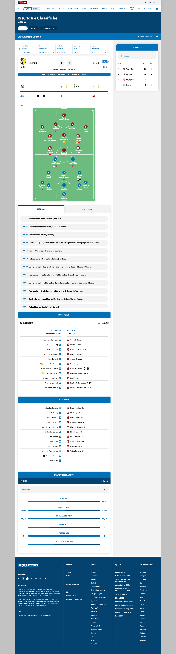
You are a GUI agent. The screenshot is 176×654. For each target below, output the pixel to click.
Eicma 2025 (119, 598)
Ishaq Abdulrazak (51, 427)
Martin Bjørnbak (76, 417)
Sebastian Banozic (51, 408)
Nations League (96, 629)
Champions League (98, 590)
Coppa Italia (95, 586)
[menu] (19, 8)
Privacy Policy (33, 615)
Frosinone (143, 590)
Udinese (143, 637)
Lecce (142, 608)
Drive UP (94, 644)
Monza (142, 615)
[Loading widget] (64, 49)
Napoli (142, 619)
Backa (128, 85)
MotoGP (94, 615)
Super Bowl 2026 (121, 594)
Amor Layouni (52, 383)
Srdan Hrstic (53, 456)
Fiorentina (144, 586)
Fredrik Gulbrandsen (78, 383)
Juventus (143, 601)
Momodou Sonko (51, 388)
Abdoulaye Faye (52, 417)
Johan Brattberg (52, 413)
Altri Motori (95, 619)
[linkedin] (36, 578)
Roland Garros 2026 (123, 576)
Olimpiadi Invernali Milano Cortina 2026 (123, 590)
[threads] (40, 578)
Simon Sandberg (52, 345)
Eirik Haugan (75, 364)
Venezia (143, 640)
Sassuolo (143, 629)
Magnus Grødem (76, 427)
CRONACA (41, 209)
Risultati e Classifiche (74, 599)
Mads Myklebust (76, 413)
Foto (68, 576)
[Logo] (32, 8)
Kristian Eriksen (76, 369)
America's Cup (96, 626)
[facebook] (19, 578)
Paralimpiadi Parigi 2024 (124, 609)
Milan (142, 612)
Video (68, 572)
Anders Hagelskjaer (77, 422)
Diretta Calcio (71, 596)
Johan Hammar (52, 354)
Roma (142, 626)
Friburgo (129, 74)
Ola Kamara (53, 460)
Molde (96, 63)
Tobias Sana (53, 437)
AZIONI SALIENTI (87, 209)
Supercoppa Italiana (98, 604)
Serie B (93, 583)
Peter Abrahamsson (50, 340)
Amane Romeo (52, 373)
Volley (93, 640)
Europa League (96, 594)
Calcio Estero (96, 601)
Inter (141, 597)
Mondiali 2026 (120, 572)
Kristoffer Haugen (77, 349)
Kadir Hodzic (53, 422)
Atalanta (143, 572)
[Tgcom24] (22, 2)
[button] (23, 28)
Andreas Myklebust (77, 441)
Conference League (98, 597)
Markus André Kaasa (78, 373)
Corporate (22, 615)
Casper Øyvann (76, 359)
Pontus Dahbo (52, 432)
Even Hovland (53, 359)
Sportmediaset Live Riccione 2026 (122, 580)
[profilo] (157, 8)
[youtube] (44, 578)
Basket (93, 622)
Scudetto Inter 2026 (122, 585)
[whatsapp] (27, 578)
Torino (142, 633)
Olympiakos (130, 80)
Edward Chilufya (51, 378)
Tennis (93, 633)
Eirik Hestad (74, 432)
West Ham (130, 69)
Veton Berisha (75, 451)
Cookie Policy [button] (46, 615)
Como (142, 583)
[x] (32, 578)
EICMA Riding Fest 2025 (124, 605)
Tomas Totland (52, 349)
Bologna (143, 576)
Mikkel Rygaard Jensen (49, 369)
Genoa (142, 594)
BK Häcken (33, 63)
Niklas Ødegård (76, 446)
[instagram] (23, 578)
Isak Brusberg (53, 446)
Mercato (94, 576)
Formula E (94, 612)
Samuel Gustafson (51, 364)
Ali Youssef (54, 441)
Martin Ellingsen (76, 354)
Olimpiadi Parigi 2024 (123, 612)
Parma (142, 622)
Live (67, 592)
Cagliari (143, 579)
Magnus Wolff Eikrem (78, 388)
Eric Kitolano (75, 437)
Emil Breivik (74, 378)
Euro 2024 (119, 616)
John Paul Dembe (51, 451)
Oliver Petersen (76, 340)
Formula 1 (94, 608)
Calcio (93, 572)
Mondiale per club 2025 (124, 601)
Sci (92, 637)
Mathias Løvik (75, 345)
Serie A (93, 579)
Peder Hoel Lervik (77, 408)
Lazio (142, 604)
